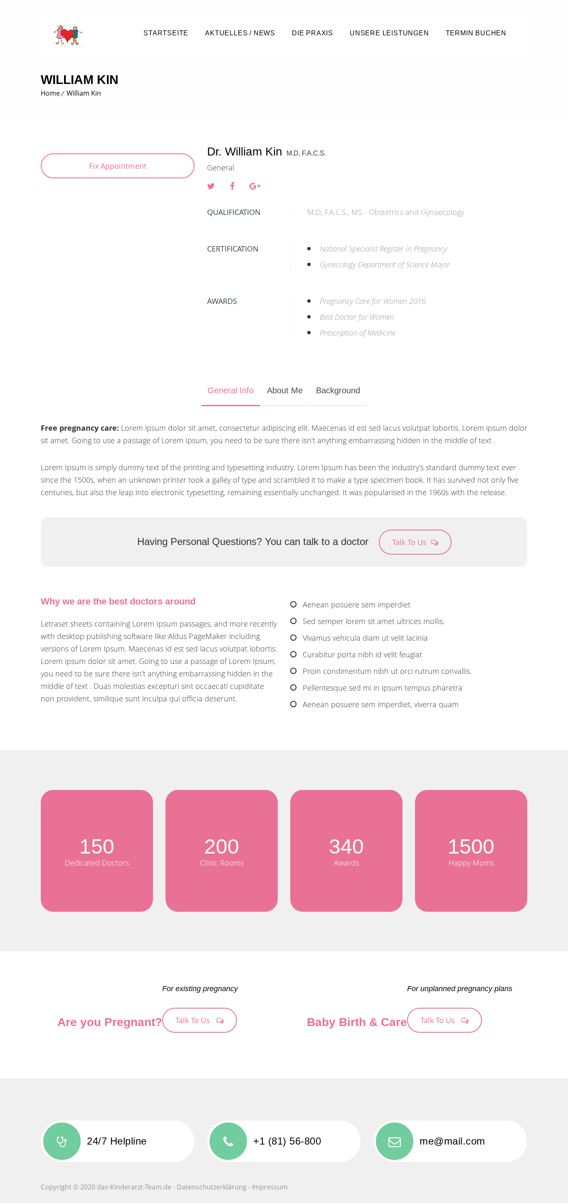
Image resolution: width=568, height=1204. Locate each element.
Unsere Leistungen (389, 33)
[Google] (254, 186)
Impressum (270, 1187)
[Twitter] (211, 186)
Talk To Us (409, 542)
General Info (230, 390)
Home (50, 93)
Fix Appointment (117, 166)
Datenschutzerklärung (212, 1187)
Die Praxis (312, 33)
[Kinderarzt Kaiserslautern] (88, 35)
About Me (285, 390)
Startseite (165, 33)
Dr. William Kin (244, 151)
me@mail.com (452, 1141)
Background (338, 390)
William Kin (84, 93)
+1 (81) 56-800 (287, 1141)
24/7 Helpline (117, 1141)
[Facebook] (232, 186)
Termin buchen (476, 33)
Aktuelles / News (240, 33)
